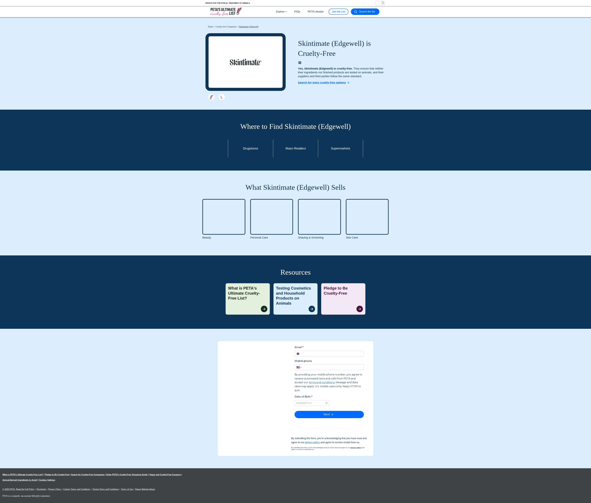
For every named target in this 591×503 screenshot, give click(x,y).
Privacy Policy (54, 489)
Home (210, 27)
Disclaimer (41, 489)
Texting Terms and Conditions (105, 489)
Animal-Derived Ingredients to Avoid (19, 480)
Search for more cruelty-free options (322, 82)
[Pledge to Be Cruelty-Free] (343, 299)
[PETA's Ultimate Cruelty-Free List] (225, 11)
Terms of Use (127, 489)
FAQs (297, 11)
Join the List (338, 11)
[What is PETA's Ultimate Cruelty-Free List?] (248, 299)
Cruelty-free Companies (226, 27)
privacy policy (312, 442)
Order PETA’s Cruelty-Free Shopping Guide (126, 474)
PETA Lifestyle (316, 11)
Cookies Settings (47, 480)
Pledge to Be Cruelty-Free (57, 474)
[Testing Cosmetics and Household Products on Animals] (295, 299)
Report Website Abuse (145, 489)
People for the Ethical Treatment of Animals (227, 3)
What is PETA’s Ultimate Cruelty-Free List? (22, 474)
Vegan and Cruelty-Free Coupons (165, 474)
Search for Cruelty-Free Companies (87, 474)
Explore (280, 11)
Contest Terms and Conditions (76, 489)
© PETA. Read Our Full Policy (18, 489)
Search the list (367, 11)
